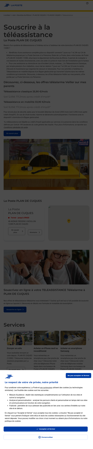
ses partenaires (46, 387)
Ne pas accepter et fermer (78, 375)
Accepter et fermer (47, 429)
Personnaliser (47, 437)
